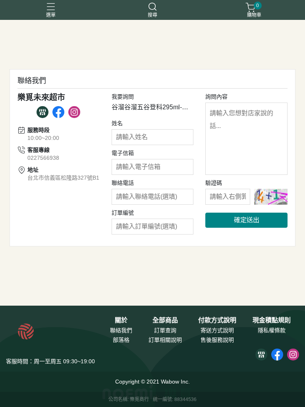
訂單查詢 (165, 330)
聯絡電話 (123, 183)
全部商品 (165, 320)
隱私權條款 (272, 330)
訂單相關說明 (165, 340)
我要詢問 (123, 96)
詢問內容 (216, 96)
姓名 (117, 123)
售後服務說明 (217, 340)
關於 (121, 320)
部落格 (121, 340)
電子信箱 (123, 153)
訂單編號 (123, 212)
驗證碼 (213, 183)
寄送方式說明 (217, 330)
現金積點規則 (272, 320)
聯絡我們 (121, 330)
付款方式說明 (217, 320)
